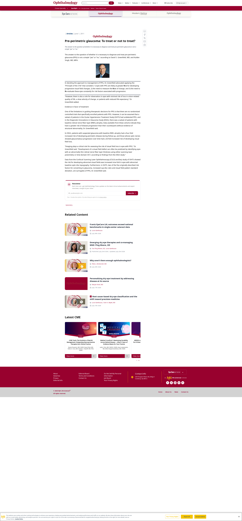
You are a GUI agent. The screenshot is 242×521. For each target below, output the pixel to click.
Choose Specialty (60, 8)
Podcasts (135, 3)
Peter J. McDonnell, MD (99, 264)
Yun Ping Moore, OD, (98, 248)
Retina (92, 8)
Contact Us (82, 378)
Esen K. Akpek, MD (109, 302)
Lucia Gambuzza (97, 230)
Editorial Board (84, 374)
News (176, 392)
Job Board (107, 378)
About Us (168, 392)
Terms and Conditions (86, 376)
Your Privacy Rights (111, 380)
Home (160, 392)
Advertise (56, 376)
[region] (121, 517)
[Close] (239, 516)
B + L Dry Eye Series (84, 8)
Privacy (55, 378)
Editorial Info (58, 380)
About (55, 374)
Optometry (69, 205)
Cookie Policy (19, 519)
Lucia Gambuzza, (97, 302)
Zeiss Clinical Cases (101, 8)
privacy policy (102, 197)
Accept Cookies (200, 516)
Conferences (145, 3)
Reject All (187, 516)
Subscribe (131, 193)
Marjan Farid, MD (97, 284)
